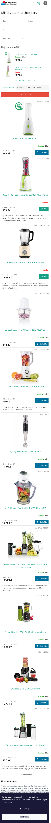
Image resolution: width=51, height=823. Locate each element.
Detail (44, 209)
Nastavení (24, 808)
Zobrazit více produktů (24, 80)
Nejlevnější (21, 87)
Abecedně (41, 87)
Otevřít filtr (25, 95)
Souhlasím (24, 816)
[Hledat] (32, 3)
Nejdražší (31, 87)
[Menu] (45, 3)
